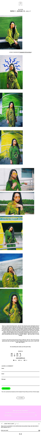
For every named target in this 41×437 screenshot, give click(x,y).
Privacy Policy (25, 391)
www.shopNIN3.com (20, 357)
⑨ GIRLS (21, 397)
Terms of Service (33, 391)
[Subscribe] (39, 430)
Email (3, 373)
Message (3, 379)
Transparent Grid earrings (25, 52)
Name (3, 368)
